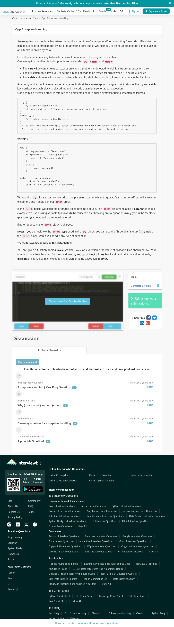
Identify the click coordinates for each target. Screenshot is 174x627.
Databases (13, 553)
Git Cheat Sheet (137, 596)
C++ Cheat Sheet (84, 596)
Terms (31, 511)
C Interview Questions (60, 526)
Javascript (13, 589)
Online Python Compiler (102, 480)
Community (34, 500)
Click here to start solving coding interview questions (87, 623)
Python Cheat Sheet (59, 596)
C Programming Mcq (120, 613)
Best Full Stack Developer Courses (118, 573)
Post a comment (27, 362)
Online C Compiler (58, 475)
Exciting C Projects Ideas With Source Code (107, 563)
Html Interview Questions (135, 521)
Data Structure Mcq (75, 613)
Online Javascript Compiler (63, 480)
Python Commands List (95, 578)
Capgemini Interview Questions (65, 546)
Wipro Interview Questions (101, 546)
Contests (61, 11)
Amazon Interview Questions (64, 536)
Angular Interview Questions (102, 511)
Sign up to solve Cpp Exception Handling (68, 301)
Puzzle (11, 559)
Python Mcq (158, 613)
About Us (13, 506)
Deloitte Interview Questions (64, 551)
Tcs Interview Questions (61, 541)
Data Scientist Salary (124, 578)
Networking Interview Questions (140, 511)
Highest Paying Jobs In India (64, 563)
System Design (15, 548)
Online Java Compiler (141, 475)
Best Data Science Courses (63, 578)
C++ (14, 18)
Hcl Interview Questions (130, 551)
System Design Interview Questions (67, 521)
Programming (15, 537)
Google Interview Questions (137, 536)
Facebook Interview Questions (101, 536)
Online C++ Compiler (100, 475)
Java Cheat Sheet (58, 601)
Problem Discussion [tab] (49, 350)
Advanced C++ (29, 18)
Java (10, 578)
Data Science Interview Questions (147, 516)
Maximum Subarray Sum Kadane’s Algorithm (72, 583)
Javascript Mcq (57, 618)
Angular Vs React (58, 568)
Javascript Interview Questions (65, 511)
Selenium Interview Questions (64, 516)
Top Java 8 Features (146, 563)
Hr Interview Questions (104, 521)
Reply (150, 386)
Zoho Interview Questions (98, 551)
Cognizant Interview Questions (137, 546)
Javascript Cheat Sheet (111, 596)
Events (103, 10)
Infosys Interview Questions (132, 541)
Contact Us (14, 511)
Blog (10, 500)
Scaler (113, 11)
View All (82, 526)
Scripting (12, 542)
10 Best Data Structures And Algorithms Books (97, 568)
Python (11, 572)
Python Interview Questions (126, 506)
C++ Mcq (141, 613)
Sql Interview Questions (93, 506)
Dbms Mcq (97, 613)
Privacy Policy (15, 517)
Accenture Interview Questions (95, 541)
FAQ (30, 506)
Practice (36, 11)
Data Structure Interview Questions (105, 516)
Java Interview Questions (62, 506)
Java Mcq (54, 613)
